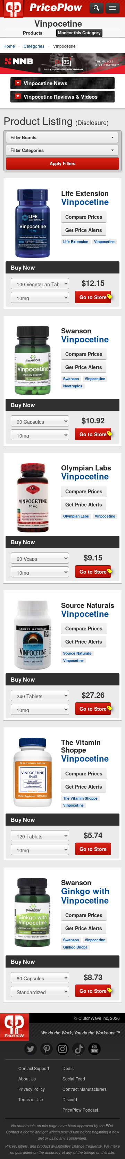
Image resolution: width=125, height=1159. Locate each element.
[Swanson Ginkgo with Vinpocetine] (32, 907)
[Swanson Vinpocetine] (32, 355)
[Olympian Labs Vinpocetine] (32, 492)
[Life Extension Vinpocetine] (32, 217)
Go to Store (33, 248)
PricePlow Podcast (80, 1110)
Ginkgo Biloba (75, 947)
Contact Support (33, 1068)
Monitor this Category (79, 32)
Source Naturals (77, 653)
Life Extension (75, 241)
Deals (68, 1068)
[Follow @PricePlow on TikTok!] (78, 1049)
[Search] (96, 8)
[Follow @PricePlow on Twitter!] (30, 1049)
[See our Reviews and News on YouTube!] (94, 1049)
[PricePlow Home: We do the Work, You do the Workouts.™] (18, 13)
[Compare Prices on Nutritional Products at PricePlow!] (16, 1025)
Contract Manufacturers (84, 1089)
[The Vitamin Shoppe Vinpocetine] (32, 766)
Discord (69, 1099)
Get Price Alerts (83, 229)
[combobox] (62, 137)
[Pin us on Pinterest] (46, 1049)
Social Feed (73, 1078)
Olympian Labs (76, 516)
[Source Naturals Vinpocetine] (32, 629)
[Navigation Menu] (112, 8)
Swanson (71, 378)
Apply (62, 163)
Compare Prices (83, 216)
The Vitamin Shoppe (80, 798)
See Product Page (32, 234)
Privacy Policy (31, 1089)
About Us (27, 1078)
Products (32, 33)
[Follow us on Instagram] (62, 1049)
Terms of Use (30, 1099)
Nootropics (72, 385)
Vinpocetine (104, 241)
